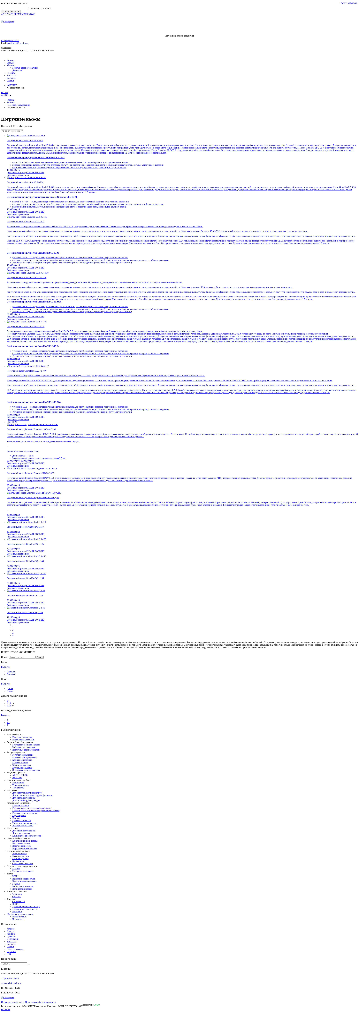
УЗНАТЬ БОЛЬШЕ (35, 172)
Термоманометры (20, 785)
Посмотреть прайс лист (12, 1002)
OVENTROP (18, 901)
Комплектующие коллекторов (26, 836)
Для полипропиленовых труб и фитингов (32, 795)
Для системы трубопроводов (26, 800)
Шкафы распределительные (20, 914)
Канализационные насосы (24, 841)
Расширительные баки (23, 739)
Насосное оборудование (18, 105)
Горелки (16, 818)
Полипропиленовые (22, 889)
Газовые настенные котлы (24, 813)
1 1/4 (9, 705)
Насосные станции (21, 843)
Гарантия (11, 951)
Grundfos (11, 671)
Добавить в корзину (16, 172)
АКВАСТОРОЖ (20, 775)
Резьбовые (17, 911)
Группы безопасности (22, 755)
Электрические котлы (22, 825)
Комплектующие (20, 858)
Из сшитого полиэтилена (24, 881)
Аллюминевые (19, 853)
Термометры (18, 788)
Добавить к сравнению (18, 175)
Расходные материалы (23, 871)
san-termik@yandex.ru (11, 983)
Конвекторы (18, 861)
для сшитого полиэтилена (24, 909)
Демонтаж (17, 70)
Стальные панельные (22, 863)
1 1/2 (9, 703)
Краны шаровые (20, 762)
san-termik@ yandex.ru (17, 43)
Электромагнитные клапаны (26, 770)
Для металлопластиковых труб (27, 793)
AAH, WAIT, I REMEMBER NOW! (18, 14)
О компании (13, 939)
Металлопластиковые (22, 886)
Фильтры (16, 896)
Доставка (11, 78)
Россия (10, 691)
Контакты (11, 75)
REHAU (16, 876)
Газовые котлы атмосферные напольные (31, 808)
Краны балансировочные (24, 757)
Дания (10, 688)
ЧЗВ (9, 954)
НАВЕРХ (5, 1009)
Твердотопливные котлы (24, 823)
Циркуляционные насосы (24, 848)
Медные (16, 884)
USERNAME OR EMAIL (40, 8)
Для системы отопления (23, 798)
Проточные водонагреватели (26, 750)
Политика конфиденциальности (40, 1002)
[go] (29, 964)
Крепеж (16, 868)
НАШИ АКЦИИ (5, 93)
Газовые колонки (20, 805)
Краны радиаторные (22, 760)
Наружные (17, 919)
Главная (10, 100)
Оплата (10, 80)
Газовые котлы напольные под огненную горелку (36, 810)
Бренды (10, 63)
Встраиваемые (19, 916)
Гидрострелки (19, 815)
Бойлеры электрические (23, 747)
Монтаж (11, 65)
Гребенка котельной (21, 820)
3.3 (8, 722)
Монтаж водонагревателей (25, 68)
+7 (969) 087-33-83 (348, 3)
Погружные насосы (21, 846)
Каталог (10, 60)
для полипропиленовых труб (26, 906)
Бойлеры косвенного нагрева (26, 745)
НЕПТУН (17, 777)
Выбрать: (5, 667)
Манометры (18, 782)
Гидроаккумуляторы (22, 737)
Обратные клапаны (21, 765)
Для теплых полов (21, 833)
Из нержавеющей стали (23, 879)
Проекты (11, 73)
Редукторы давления (22, 767)
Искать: (4, 657)
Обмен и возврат (15, 949)
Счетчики (17, 894)
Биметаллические (20, 856)
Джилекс (11, 674)
